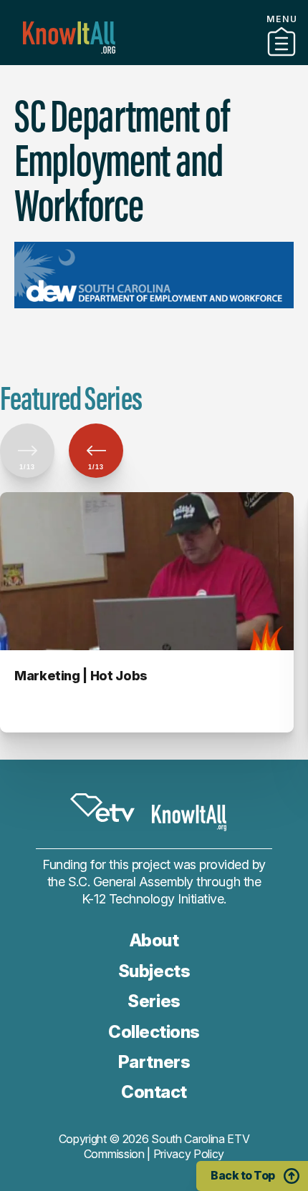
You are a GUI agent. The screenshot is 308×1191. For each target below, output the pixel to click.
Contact (154, 1092)
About (154, 940)
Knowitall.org (69, 37)
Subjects (154, 971)
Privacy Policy (189, 1154)
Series (153, 1001)
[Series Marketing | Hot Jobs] (147, 571)
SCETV (102, 807)
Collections (154, 1031)
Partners (154, 59)
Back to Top (243, 1175)
